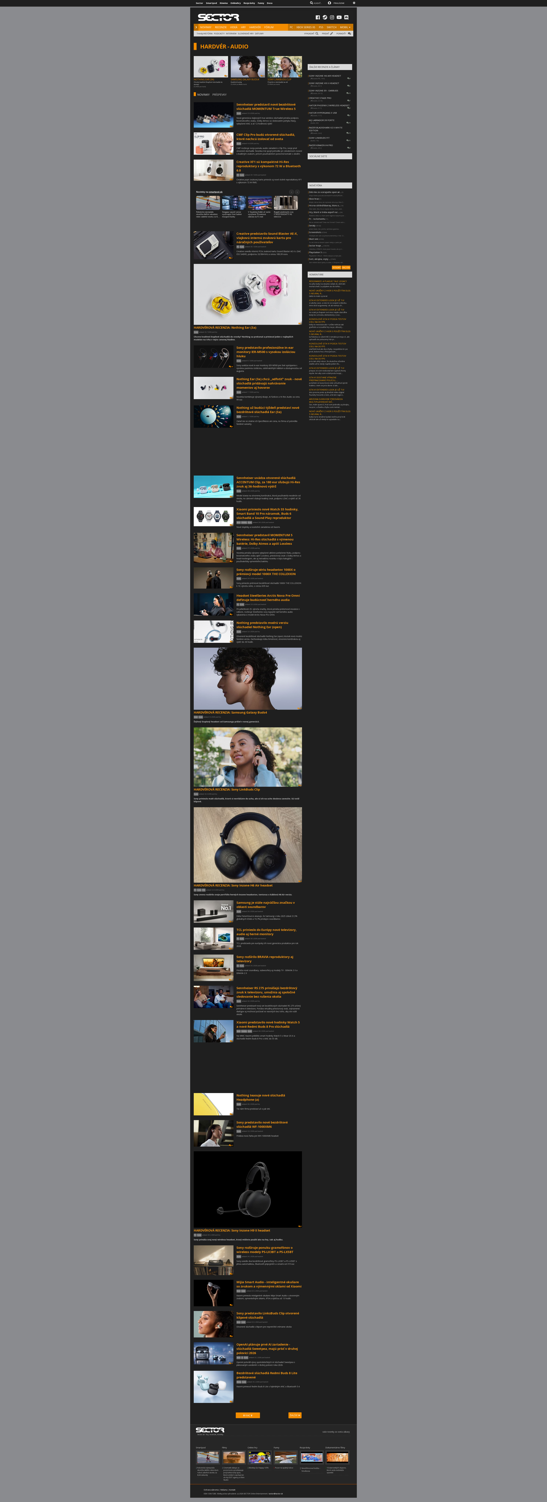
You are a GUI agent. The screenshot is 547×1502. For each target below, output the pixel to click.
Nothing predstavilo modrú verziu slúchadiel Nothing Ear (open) (262, 624)
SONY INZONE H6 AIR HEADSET (325, 75)
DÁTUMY (259, 33)
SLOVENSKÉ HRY (246, 33)
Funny (261, 3)
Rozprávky (249, 3)
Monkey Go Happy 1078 (258, 1468)
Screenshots (315, 232)
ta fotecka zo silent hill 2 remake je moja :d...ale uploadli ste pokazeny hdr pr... (329, 338)
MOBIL (344, 27)
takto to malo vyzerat (318, 296)
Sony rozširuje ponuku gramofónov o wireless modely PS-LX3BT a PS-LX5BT (264, 1249)
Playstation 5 (315, 252)
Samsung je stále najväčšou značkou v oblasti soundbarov (265, 904)
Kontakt (232, 1490)
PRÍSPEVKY (219, 95)
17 (232, 1145)
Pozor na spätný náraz (284, 1468)
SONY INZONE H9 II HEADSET (324, 83)
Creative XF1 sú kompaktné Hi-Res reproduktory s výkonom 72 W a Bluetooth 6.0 (268, 166)
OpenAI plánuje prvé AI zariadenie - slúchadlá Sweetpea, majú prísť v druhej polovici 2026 (267, 1348)
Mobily (239, 1382)
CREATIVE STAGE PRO (320, 98)
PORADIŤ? (341, 33)
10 (300, 708)
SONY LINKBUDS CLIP (279, 79)
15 (232, 922)
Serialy (312, 225)
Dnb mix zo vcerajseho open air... (325, 192)
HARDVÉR (255, 27)
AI (242, 1357)
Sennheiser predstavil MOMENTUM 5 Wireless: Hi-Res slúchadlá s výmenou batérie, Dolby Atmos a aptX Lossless (264, 539)
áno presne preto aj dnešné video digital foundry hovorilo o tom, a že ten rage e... (326, 393)
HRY (243, 27)
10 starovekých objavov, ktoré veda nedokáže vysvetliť (336, 1470)
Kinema (224, 3)
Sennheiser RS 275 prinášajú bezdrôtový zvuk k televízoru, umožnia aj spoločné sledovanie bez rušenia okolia (266, 992)
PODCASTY (219, 33)
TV (238, 938)
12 (263, 76)
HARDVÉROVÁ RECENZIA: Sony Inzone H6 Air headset (233, 885)
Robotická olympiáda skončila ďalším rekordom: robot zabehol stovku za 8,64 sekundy (208, 1471)
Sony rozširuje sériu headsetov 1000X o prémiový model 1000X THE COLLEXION (266, 571)
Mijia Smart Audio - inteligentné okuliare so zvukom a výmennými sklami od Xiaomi (268, 1284)
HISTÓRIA (208, 33)
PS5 (321, 27)
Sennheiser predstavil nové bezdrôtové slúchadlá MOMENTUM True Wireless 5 (266, 106)
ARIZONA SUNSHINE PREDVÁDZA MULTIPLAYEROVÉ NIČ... (326, 400)
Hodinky (244, 522)
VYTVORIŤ (336, 267)
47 (232, 949)
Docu (269, 3)
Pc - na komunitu (317, 218)
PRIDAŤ (325, 33)
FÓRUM (269, 27)
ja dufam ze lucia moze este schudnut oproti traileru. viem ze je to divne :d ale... (328, 384)
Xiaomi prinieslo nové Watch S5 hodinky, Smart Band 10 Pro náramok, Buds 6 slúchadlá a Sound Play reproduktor (267, 513)
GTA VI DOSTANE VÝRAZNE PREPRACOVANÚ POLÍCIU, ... (323, 379)
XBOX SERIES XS (305, 27)
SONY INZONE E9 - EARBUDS (323, 90)
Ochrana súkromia (211, 1490)
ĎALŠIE (294, 1415)
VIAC (248, 1415)
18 (232, 367)
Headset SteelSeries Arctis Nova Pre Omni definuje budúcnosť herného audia (268, 597)
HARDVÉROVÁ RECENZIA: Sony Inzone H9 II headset (232, 1230)
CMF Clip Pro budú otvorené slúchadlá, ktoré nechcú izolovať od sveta (265, 136)
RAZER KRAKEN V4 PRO (321, 145)
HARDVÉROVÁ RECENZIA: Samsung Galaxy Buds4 (230, 712)
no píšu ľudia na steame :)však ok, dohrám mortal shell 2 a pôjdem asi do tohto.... (327, 285)
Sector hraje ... (316, 245)
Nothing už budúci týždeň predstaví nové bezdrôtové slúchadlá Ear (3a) (267, 409)
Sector (199, 3)
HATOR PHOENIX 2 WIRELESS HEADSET (329, 105)
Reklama (224, 1490)
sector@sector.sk (276, 1493)
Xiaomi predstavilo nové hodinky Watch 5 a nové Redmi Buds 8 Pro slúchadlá (268, 1024)
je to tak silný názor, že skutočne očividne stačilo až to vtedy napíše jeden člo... (327, 362)
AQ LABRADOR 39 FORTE (321, 120)
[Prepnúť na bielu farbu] (354, 3)
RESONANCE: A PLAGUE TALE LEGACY (328, 281)
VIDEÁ (233, 27)
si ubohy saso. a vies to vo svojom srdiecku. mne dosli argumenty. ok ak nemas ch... (328, 304)
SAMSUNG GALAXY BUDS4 (245, 79)
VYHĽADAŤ (309, 33)
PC (291, 27)
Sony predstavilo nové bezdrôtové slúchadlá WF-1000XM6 (262, 1124)
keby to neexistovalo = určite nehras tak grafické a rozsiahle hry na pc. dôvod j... (326, 325)
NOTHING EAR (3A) (204, 79)
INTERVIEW (231, 33)
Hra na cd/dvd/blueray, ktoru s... (324, 205)
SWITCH (331, 27)
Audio (239, 113)
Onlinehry (235, 3)
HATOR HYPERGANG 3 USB (323, 112)
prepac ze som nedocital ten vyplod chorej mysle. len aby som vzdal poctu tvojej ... (327, 372)
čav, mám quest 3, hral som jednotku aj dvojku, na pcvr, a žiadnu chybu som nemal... (329, 405)
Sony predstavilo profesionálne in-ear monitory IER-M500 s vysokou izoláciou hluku (265, 351)
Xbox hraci (314, 198)
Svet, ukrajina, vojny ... (319, 258)
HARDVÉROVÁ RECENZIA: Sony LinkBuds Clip (227, 789)
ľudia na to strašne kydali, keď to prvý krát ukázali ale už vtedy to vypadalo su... (327, 418)
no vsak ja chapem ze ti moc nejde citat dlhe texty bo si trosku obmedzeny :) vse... (328, 313)
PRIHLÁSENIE (339, 3)
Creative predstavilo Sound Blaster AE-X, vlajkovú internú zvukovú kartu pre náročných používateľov (267, 237)
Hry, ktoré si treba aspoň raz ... (324, 212)
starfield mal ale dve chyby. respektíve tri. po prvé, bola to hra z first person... (328, 350)
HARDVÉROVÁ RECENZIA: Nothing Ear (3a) (225, 327)
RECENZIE (221, 27)
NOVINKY (205, 27)
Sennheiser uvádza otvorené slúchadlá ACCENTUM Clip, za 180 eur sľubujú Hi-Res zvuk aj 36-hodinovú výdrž (268, 482)
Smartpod (211, 3)
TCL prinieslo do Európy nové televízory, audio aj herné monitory (266, 932)
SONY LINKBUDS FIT (319, 137)
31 (232, 258)
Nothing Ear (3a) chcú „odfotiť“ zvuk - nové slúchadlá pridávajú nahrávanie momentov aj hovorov (269, 383)
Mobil (240, 84)
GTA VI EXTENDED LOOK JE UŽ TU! (326, 300)
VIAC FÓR (346, 267)
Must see (313, 238)
